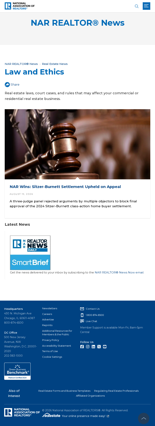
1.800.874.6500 (95, 314)
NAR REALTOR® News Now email (119, 272)
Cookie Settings (52, 356)
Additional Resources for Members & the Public (57, 332)
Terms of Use (50, 351)
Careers (47, 313)
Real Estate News (55, 64)
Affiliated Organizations (90, 395)
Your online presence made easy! (85, 416)
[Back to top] (143, 418)
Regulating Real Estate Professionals (116, 390)
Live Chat (91, 321)
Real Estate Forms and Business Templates (64, 390)
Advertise (48, 319)
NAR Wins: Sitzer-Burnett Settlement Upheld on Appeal (65, 187)
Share (15, 84)
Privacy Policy (50, 340)
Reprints (47, 325)
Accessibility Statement (56, 345)
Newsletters (49, 308)
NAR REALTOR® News (78, 23)
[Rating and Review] (17, 379)
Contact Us (92, 308)
